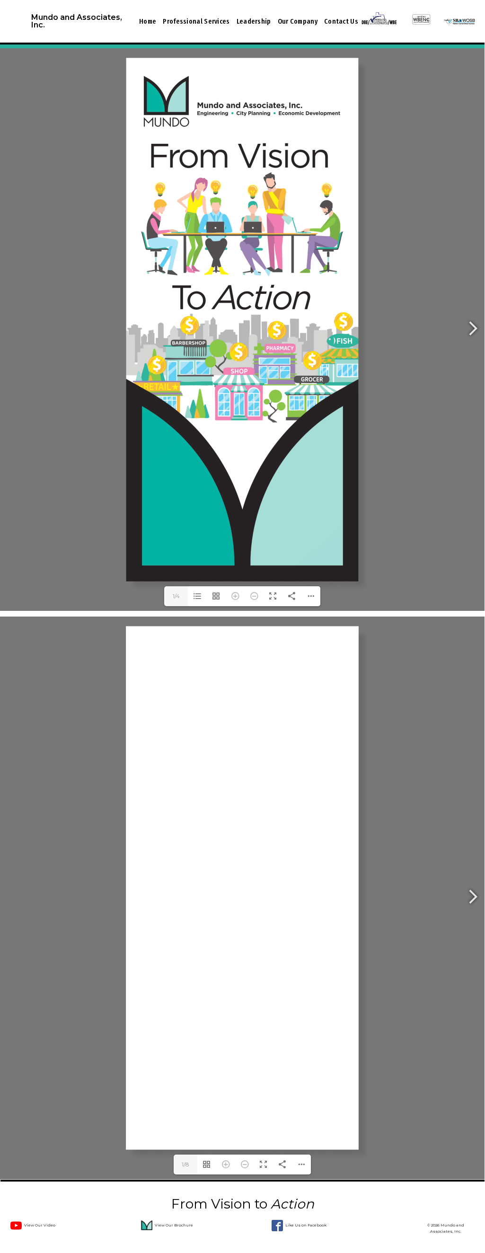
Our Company (297, 21)
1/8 (185, 1164)
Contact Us (341, 21)
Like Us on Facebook (305, 1225)
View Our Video (39, 1225)
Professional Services (196, 21)
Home (147, 21)
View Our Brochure (174, 1225)
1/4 (176, 596)
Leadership (254, 21)
